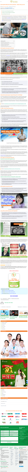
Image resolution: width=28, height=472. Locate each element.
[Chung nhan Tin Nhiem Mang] (21, 464)
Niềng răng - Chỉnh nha (4, 322)
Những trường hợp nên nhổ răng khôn (4, 299)
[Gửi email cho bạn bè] (14, 296)
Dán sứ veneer (3, 326)
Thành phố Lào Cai (3, 403)
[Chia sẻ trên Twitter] (13, 296)
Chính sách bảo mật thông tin (16, 453)
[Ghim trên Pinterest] (15, 296)
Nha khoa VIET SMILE (5, 6)
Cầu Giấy (7, 399)
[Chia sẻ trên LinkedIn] (17, 296)
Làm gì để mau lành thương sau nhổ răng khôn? (6, 46)
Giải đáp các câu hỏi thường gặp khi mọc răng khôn (8, 12)
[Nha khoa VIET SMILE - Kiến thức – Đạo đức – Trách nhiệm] (14, 1)
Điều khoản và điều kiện (16, 464)
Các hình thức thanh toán (16, 461)
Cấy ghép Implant (4, 323)
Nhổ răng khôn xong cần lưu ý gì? (4, 45)
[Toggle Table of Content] (13, 41)
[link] (14, 344)
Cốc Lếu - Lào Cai (3, 459)
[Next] (26, 373)
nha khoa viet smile (5, 298)
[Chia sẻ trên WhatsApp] (10, 296)
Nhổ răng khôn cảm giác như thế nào (15, 298)
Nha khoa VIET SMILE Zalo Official (9, 290)
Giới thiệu (16, 449)
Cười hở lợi (3, 327)
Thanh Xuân (4, 399)
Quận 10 (6, 401)
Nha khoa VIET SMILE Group (12, 293)
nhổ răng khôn (9, 298)
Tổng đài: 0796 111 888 (3, 405)
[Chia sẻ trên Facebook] (12, 296)
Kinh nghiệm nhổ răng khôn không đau (5, 44)
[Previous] (2, 373)
